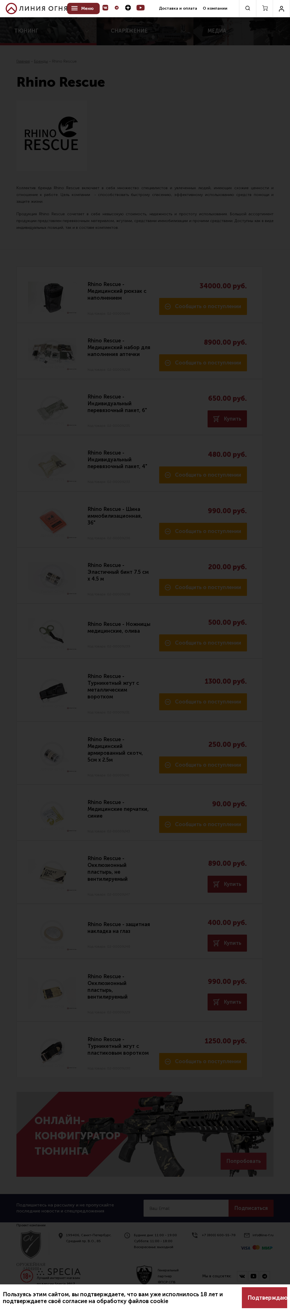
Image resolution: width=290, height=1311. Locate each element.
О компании (215, 8)
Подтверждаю (267, 1297)
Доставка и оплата (178, 8)
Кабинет (281, 8)
